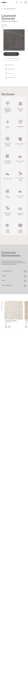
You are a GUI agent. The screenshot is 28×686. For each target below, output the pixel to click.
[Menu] (26, 2)
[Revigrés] (4, 3)
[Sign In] (21, 2)
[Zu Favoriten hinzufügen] (6, 327)
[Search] (17, 2)
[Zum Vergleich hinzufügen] (9, 327)
